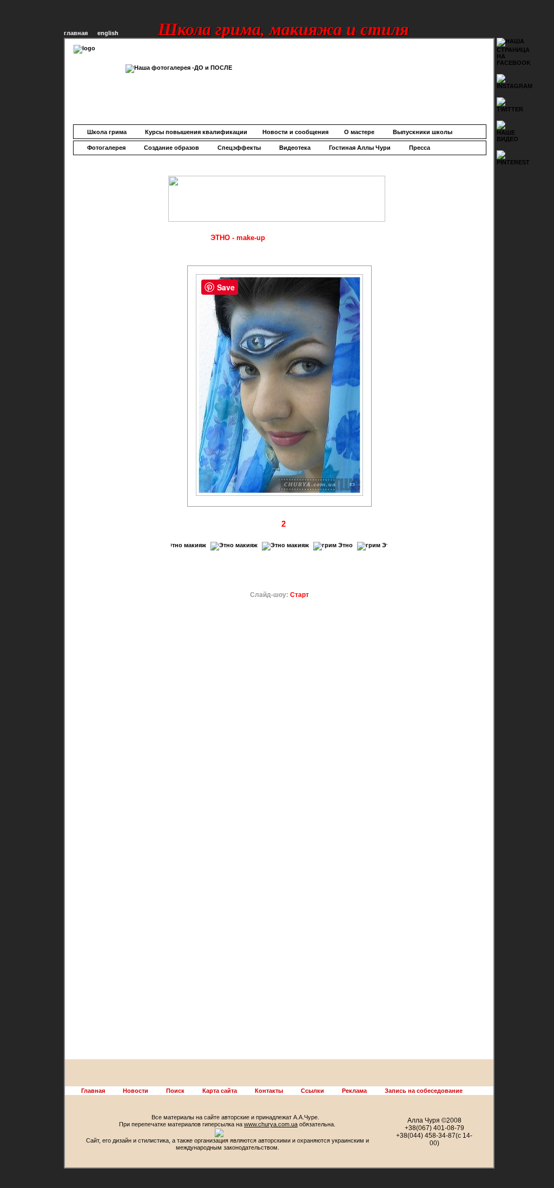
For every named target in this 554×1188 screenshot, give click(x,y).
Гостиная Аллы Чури (360, 147)
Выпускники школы (422, 132)
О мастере (359, 132)
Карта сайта (219, 1090)
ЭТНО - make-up (237, 238)
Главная (93, 1090)
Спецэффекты (239, 147)
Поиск (175, 1090)
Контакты (269, 1090)
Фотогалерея (106, 147)
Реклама (354, 1090)
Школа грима (107, 132)
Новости (135, 1090)
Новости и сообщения (295, 132)
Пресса (419, 147)
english (107, 33)
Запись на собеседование (424, 1090)
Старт (299, 595)
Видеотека (295, 147)
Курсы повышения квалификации (196, 132)
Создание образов (171, 147)
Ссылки (312, 1090)
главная (76, 33)
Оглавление (180, 238)
